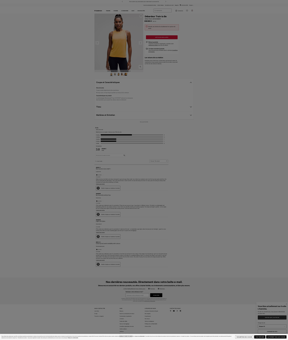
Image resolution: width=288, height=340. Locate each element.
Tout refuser (259, 337)
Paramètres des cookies (244, 337)
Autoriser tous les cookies (276, 337)
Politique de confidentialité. (73, 337)
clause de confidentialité (140, 336)
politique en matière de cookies (126, 336)
